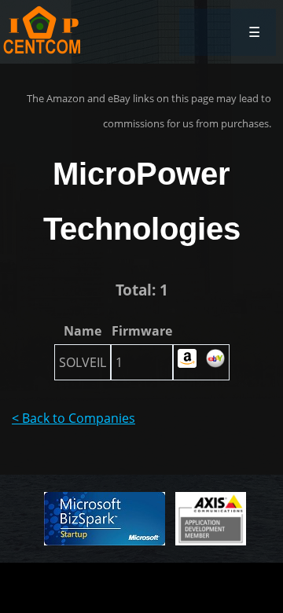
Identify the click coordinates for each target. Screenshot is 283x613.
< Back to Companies (73, 418)
